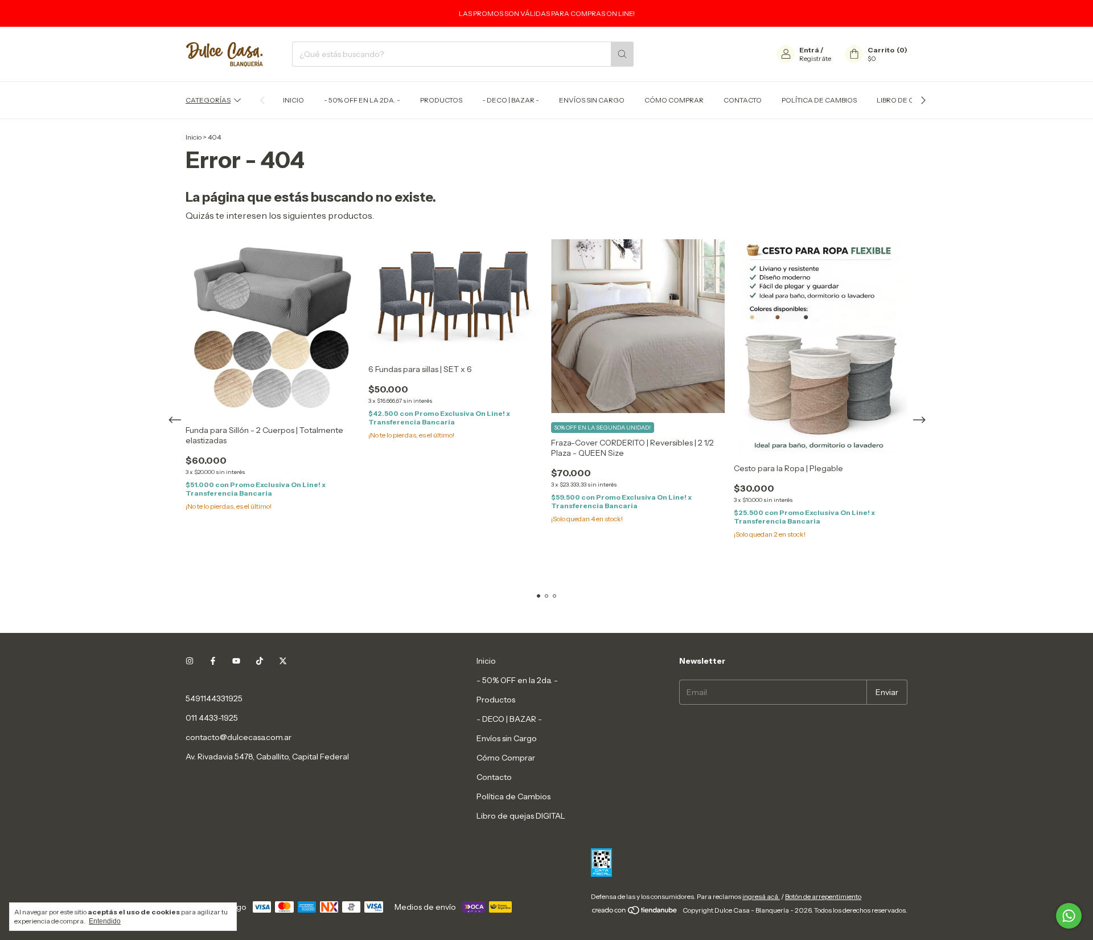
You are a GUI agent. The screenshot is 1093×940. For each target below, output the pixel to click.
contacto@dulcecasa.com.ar (238, 737)
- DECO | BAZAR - (510, 100)
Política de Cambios (819, 100)
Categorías (208, 100)
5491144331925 (214, 698)
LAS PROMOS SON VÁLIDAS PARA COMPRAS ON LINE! (547, 13)
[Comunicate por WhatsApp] (1069, 916)
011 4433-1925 (212, 718)
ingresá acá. (761, 896)
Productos (441, 100)
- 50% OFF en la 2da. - (362, 100)
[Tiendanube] (635, 913)
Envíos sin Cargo (591, 100)
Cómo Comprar (674, 100)
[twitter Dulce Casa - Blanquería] (283, 661)
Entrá (809, 50)
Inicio (293, 100)
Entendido (105, 921)
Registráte (815, 58)
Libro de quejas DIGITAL (520, 816)
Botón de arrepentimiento (823, 896)
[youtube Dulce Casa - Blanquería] (236, 661)
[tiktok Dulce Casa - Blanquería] (260, 661)
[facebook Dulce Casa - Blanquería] (213, 661)
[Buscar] (622, 54)
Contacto (743, 100)
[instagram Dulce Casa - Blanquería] (190, 661)
